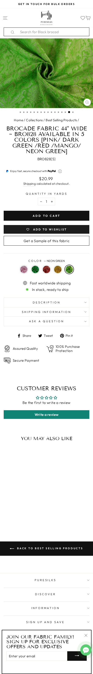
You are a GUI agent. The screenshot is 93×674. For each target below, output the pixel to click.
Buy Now (20, 515)
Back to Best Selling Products (49, 548)
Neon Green (69, 269)
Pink (23, 269)
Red (46, 269)
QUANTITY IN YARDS (46, 193)
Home (18, 120)
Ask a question (46, 321)
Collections (34, 120)
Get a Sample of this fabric (46, 240)
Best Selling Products (61, 120)
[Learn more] (60, 171)
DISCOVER (45, 594)
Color (46, 260)
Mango (57, 269)
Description (46, 302)
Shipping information (46, 312)
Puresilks (45, 580)
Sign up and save (45, 622)
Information (45, 608)
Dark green (35, 269)
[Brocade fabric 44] (7, 506)
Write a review (47, 414)
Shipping (29, 184)
